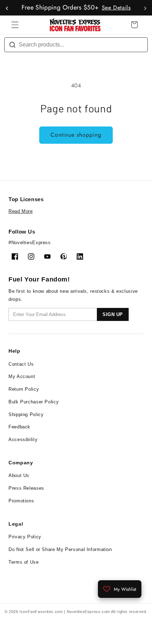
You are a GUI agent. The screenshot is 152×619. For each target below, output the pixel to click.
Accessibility (22, 439)
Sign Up (113, 314)
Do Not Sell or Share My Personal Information (60, 549)
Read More (20, 211)
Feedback (19, 426)
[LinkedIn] (80, 256)
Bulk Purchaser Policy (33, 401)
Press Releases (26, 488)
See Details (116, 8)
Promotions (21, 500)
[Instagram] (31, 256)
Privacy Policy (24, 536)
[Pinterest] (63, 256)
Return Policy (23, 389)
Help (14, 351)
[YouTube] (47, 256)
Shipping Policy (25, 414)
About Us (18, 475)
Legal (15, 524)
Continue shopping (76, 135)
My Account (21, 376)
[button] (15, 25)
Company (20, 462)
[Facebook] (14, 256)
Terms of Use (23, 562)
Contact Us (21, 364)
